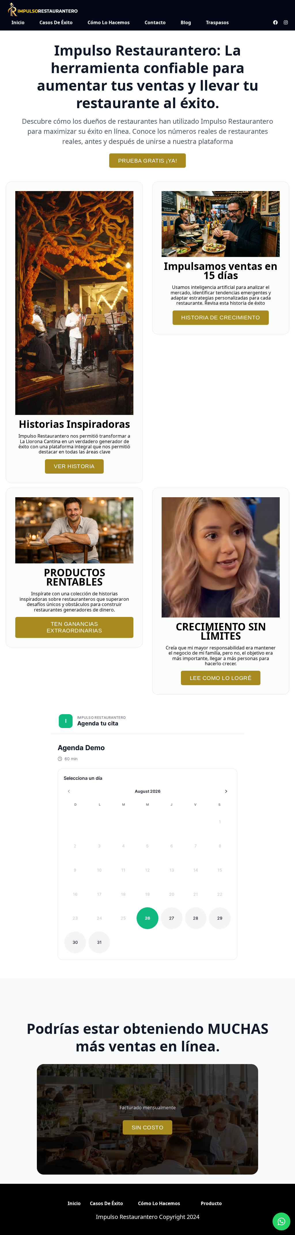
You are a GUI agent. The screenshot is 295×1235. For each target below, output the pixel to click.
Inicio (18, 22)
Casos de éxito (56, 22)
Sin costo (147, 1128)
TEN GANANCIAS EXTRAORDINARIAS (74, 627)
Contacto (155, 22)
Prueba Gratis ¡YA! (147, 161)
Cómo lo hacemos (109, 22)
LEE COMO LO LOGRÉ (220, 678)
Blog (186, 22)
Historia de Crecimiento (220, 318)
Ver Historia (74, 466)
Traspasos (217, 22)
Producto (211, 1203)
